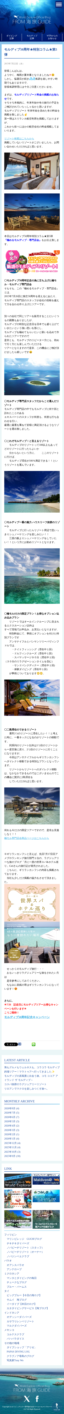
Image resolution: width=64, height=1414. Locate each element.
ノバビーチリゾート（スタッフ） (25, 1247)
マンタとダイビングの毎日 (22, 1278)
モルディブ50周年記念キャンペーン (27, 1017)
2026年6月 (9, 1117)
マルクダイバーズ (17, 1325)
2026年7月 (9, 1112)
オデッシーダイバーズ (19, 1317)
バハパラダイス (15, 1338)
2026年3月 (9, 1130)
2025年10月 (10, 1152)
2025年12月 (10, 1143)
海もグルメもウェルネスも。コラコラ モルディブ (32, 1067)
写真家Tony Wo (15, 1360)
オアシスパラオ (15, 1265)
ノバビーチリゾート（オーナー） (25, 1252)
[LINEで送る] (33, 1044)
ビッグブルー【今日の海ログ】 (24, 1295)
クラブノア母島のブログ (20, 1356)
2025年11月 (10, 1147)
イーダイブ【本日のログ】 (22, 1304)
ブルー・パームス (17, 1286)
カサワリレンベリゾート (20, 1321)
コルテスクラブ (15, 1334)
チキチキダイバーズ (18, 1243)
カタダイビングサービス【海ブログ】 (28, 1308)
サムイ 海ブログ (17, 1299)
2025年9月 (9, 1156)
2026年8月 (9, 1108)
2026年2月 (9, 1134)
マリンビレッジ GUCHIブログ (24, 1239)
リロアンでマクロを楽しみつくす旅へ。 (26, 1088)
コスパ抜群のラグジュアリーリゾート (25, 1084)
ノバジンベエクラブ (18, 1256)
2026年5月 (9, 1121)
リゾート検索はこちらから (19, 138)
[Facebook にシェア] (19, 1044)
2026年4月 (9, 1125)
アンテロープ (14, 1269)
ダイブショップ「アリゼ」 (22, 1347)
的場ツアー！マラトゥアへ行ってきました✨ (29, 1071)
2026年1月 (9, 1138)
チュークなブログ (17, 1282)
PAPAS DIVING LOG (18, 1351)
